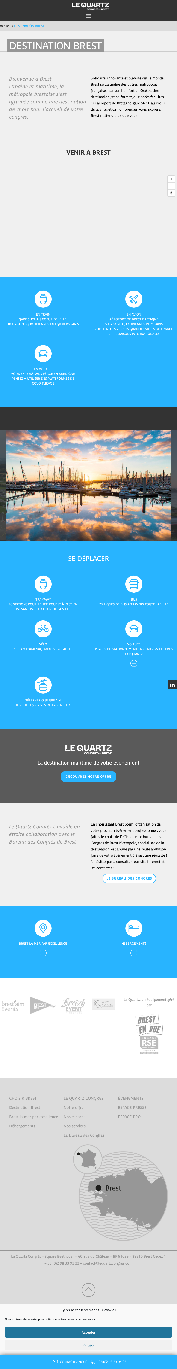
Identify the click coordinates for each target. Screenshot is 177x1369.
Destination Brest (24, 1107)
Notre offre (74, 1107)
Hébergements (22, 1126)
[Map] (88, 225)
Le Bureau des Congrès (129, 878)
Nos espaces (74, 1116)
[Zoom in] (171, 179)
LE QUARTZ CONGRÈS (83, 1098)
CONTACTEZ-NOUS (74, 1362)
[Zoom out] (171, 185)
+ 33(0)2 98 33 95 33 (111, 1362)
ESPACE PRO (129, 1116)
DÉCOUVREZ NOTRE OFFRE (88, 776)
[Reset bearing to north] (171, 192)
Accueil (5, 26)
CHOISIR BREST (23, 1098)
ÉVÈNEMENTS (130, 1098)
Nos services (75, 1126)
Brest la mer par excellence (33, 1116)
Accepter (88, 1332)
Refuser (88, 1345)
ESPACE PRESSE (132, 1107)
